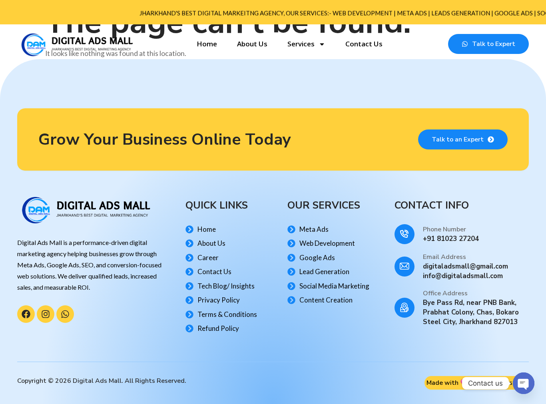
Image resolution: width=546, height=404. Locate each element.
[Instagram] (45, 314)
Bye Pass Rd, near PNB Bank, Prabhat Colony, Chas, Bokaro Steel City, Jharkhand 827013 (471, 312)
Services (301, 43)
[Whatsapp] (65, 314)
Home (207, 43)
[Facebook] (26, 314)
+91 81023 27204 (451, 238)
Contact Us (364, 43)
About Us (252, 43)
